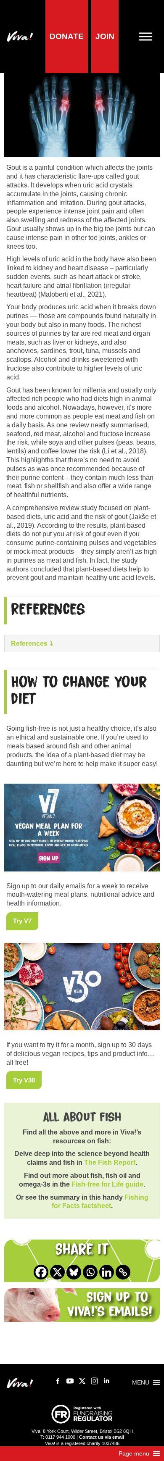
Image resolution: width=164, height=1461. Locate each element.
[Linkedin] (106, 1272)
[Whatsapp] (90, 1272)
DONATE (67, 36)
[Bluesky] (73, 1272)
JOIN (104, 36)
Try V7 (22, 921)
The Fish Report (109, 1162)
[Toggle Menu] (149, 36)
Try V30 (24, 1080)
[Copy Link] (123, 1272)
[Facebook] (41, 1272)
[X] (57, 1272)
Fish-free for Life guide (107, 1184)
